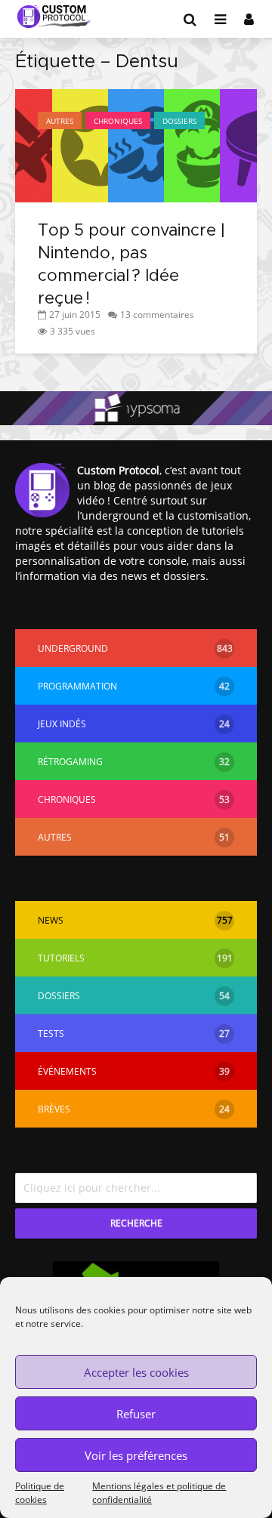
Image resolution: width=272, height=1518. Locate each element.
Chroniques (118, 121)
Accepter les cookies (136, 1372)
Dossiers (179, 121)
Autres (59, 121)
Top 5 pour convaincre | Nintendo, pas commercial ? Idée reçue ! (131, 265)
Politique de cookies (39, 1492)
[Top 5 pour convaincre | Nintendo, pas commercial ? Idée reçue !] (136, 144)
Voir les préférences (136, 1455)
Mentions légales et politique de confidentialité (159, 1492)
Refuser (136, 1413)
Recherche (136, 1223)
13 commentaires (157, 314)
